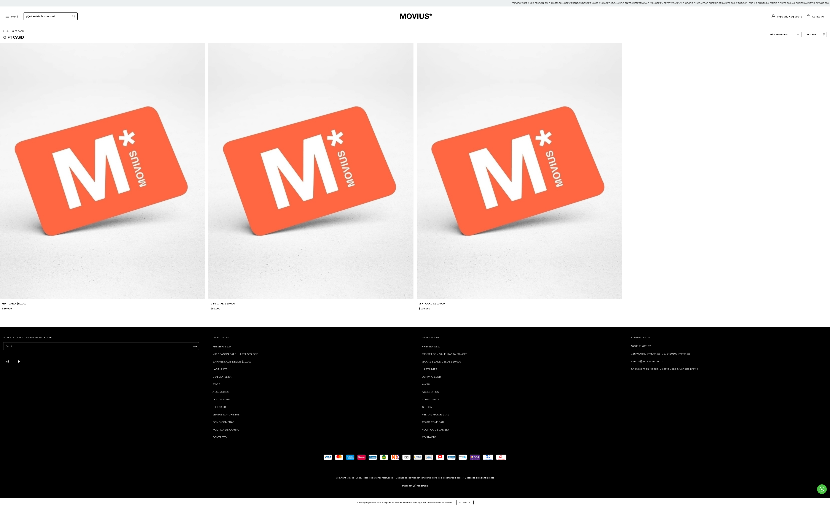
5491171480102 (641, 346)
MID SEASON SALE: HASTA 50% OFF (235, 354)
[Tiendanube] (415, 486)
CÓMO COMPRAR (223, 422)
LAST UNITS (220, 369)
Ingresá (782, 16)
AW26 (216, 384)
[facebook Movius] (19, 361)
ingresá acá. (454, 477)
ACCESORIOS (221, 391)
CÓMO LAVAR (221, 399)
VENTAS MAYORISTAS (226, 414)
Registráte (795, 16)
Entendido (465, 502)
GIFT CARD (219, 407)
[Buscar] (73, 16)
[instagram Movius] (7, 361)
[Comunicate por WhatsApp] (822, 489)
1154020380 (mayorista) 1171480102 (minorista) (661, 353)
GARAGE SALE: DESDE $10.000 (231, 361)
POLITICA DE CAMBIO (225, 429)
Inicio (6, 31)
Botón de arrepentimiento (479, 477)
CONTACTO (219, 437)
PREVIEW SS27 (221, 346)
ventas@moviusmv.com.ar (647, 361)
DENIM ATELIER (221, 376)
